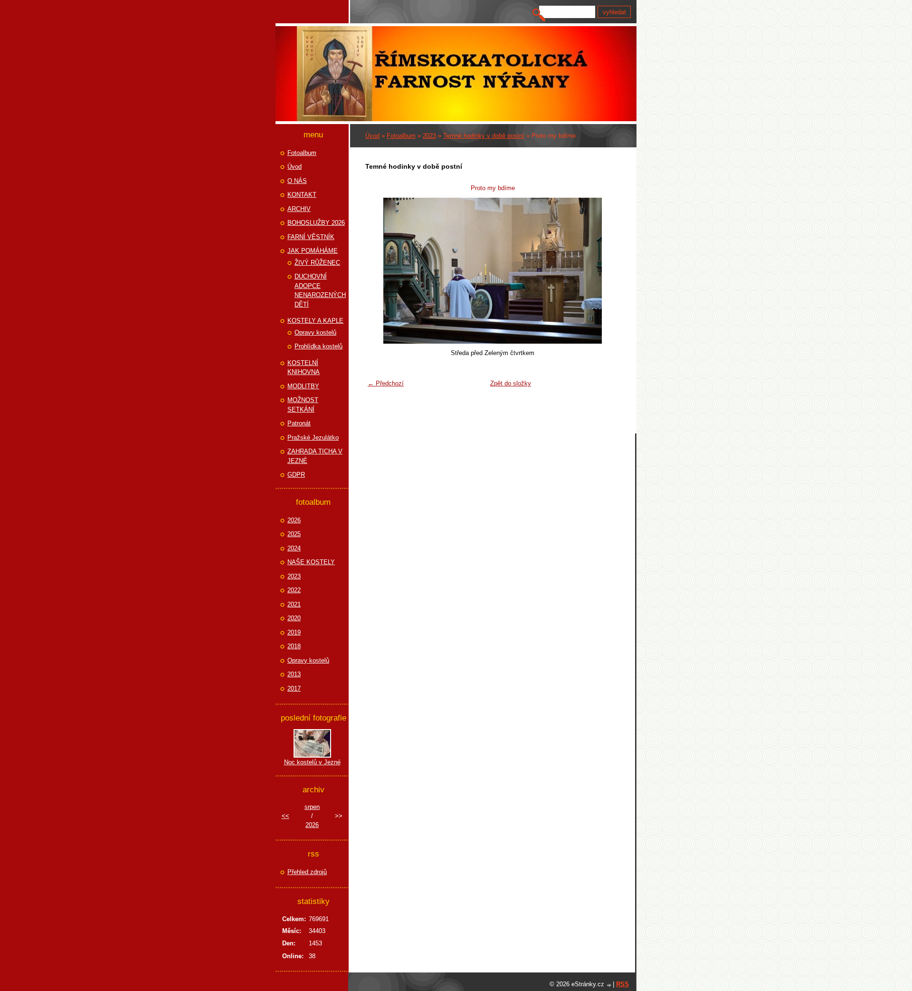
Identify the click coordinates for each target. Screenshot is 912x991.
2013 (294, 674)
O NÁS (297, 180)
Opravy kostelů (315, 332)
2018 (294, 646)
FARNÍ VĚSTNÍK (310, 237)
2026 (294, 520)
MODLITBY (303, 386)
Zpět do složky (510, 383)
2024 (294, 548)
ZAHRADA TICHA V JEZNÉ (314, 456)
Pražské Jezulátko (313, 437)
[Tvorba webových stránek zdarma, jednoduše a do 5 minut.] (609, 985)
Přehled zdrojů (307, 872)
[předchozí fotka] (378, 271)
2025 (294, 534)
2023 (429, 135)
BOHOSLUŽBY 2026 (316, 222)
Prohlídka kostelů (318, 346)
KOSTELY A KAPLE (315, 320)
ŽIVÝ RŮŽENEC (317, 262)
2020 (294, 618)
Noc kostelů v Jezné (312, 762)
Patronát (299, 423)
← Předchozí (386, 383)
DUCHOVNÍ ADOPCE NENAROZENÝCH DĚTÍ (320, 290)
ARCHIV (299, 208)
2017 (294, 688)
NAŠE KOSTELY (311, 562)
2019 (294, 632)
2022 (294, 590)
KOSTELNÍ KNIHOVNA (303, 367)
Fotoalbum (401, 135)
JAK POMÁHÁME (312, 250)
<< (285, 815)
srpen (312, 806)
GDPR (296, 474)
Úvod (372, 135)
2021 (294, 604)
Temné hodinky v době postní (483, 135)
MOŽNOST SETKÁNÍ (302, 404)
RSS (622, 984)
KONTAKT (301, 194)
